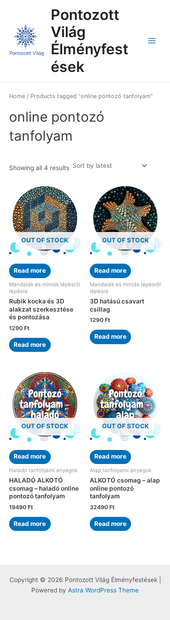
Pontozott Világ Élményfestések (89, 41)
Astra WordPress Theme (103, 590)
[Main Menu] (152, 41)
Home (17, 96)
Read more (30, 270)
